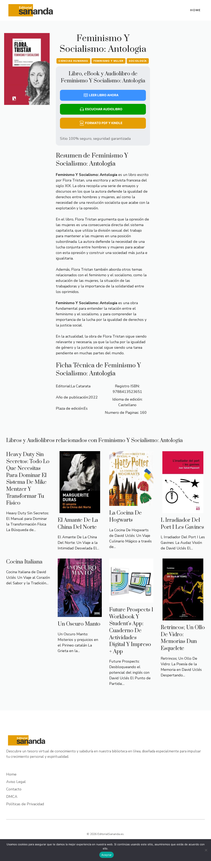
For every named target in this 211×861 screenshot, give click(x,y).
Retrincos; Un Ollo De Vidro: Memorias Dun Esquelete (183, 638)
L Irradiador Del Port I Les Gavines (182, 524)
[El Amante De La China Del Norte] (80, 510)
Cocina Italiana (24, 562)
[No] (206, 850)
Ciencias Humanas (73, 60)
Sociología (138, 60)
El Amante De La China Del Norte (78, 524)
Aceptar (106, 854)
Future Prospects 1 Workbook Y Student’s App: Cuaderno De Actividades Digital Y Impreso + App (131, 630)
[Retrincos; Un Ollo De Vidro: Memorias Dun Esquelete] (182, 617)
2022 (93, 397)
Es (86, 408)
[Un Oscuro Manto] (80, 614)
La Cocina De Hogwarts (125, 516)
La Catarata (80, 386)
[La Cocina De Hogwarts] (131, 502)
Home (195, 10)
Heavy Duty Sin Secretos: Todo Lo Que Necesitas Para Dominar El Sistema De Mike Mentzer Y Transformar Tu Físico (27, 478)
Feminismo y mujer (108, 60)
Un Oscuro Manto (79, 624)
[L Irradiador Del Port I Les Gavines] (182, 510)
